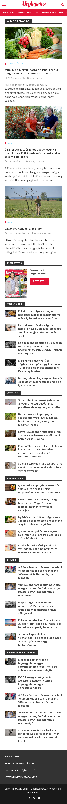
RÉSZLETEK (39, 281)
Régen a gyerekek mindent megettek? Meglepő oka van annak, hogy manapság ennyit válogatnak (37, 608)
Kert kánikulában (45, 12)
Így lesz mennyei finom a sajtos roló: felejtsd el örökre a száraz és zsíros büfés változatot (39, 535)
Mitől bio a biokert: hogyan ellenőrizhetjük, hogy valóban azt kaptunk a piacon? (32, 72)
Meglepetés (36, 78)
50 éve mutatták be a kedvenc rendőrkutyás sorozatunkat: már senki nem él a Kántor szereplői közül (38, 736)
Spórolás (8, 12)
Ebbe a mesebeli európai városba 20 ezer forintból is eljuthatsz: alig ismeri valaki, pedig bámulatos (40, 624)
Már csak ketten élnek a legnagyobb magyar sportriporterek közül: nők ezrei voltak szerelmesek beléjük (38, 665)
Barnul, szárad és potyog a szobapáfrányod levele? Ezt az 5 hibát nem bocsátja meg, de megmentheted (38, 420)
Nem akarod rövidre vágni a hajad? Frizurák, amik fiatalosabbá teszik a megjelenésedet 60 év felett (39, 331)
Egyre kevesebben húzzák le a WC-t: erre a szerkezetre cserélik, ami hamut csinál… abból (40, 435)
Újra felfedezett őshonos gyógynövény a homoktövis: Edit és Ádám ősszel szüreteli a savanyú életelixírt (32, 153)
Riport (10, 143)
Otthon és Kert (16, 63)
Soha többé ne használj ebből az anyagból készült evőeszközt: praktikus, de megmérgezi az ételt (40, 404)
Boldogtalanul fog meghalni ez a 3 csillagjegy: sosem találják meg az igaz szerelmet (40, 382)
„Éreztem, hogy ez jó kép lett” (23, 229)
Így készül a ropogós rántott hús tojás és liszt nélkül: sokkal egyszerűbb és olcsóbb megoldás (39, 489)
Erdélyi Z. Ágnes (37, 161)
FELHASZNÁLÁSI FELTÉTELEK (19, 763)
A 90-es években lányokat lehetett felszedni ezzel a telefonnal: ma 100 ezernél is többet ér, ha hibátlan (40, 573)
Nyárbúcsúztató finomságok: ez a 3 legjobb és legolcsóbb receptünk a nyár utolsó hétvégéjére (40, 521)
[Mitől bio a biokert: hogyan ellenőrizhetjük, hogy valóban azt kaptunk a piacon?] (33, 42)
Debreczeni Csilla (43, 233)
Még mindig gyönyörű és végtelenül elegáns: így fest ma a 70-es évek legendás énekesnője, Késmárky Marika (39, 366)
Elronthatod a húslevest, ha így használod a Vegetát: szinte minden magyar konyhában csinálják (37, 505)
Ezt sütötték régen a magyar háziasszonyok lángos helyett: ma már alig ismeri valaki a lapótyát (39, 315)
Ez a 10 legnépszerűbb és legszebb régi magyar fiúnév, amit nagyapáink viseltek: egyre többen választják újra (40, 348)
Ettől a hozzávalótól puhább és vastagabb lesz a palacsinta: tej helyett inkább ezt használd (38, 549)
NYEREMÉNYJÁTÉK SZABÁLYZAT (21, 777)
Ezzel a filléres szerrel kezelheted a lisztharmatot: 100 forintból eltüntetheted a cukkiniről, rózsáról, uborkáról (40, 452)
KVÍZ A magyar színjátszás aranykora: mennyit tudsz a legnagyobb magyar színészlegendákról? (35, 683)
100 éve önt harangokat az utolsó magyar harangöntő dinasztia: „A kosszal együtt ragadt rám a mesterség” (39, 590)
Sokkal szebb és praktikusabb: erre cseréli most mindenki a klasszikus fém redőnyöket (40, 467)
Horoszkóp (24, 12)
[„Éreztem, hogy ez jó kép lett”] (33, 201)
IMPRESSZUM (12, 756)
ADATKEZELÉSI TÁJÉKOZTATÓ (20, 770)
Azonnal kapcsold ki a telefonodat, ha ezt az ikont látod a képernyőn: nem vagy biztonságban (39, 640)
